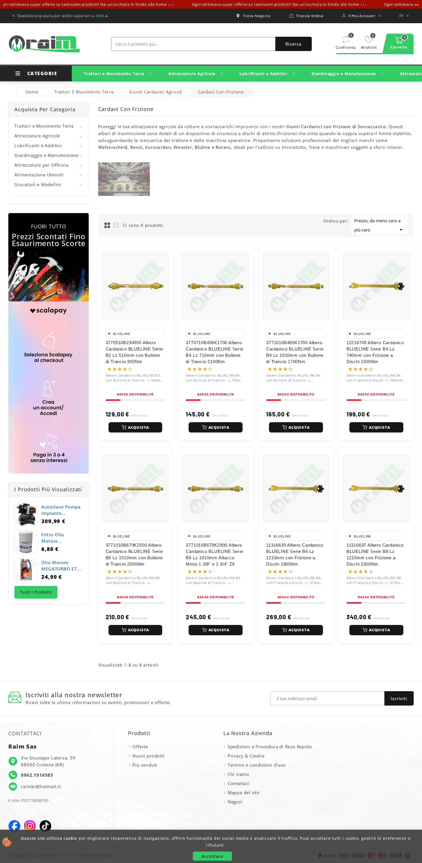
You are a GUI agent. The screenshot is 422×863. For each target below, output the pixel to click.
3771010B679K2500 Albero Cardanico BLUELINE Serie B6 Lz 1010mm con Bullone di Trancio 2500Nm (134, 554)
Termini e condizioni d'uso (257, 765)
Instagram (30, 826)
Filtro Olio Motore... (52, 538)
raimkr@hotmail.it (41, 786)
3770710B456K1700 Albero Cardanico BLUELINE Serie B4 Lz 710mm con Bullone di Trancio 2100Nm (214, 352)
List (116, 225)
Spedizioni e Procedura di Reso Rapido (270, 746)
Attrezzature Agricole (191, 73)
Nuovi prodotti (148, 756)
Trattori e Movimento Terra (114, 73)
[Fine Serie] (48, 257)
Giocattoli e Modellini (37, 184)
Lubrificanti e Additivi (263, 73)
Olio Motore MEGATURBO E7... (61, 566)
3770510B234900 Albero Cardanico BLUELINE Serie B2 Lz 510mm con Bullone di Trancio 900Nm (134, 352)
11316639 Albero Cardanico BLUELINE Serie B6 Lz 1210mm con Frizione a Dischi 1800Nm (294, 554)
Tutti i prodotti (36, 592)
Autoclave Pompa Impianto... (61, 510)
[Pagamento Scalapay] (48, 387)
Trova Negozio (256, 15)
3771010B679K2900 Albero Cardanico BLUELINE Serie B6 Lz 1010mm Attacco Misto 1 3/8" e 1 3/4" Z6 (214, 554)
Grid (107, 225)
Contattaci (239, 783)
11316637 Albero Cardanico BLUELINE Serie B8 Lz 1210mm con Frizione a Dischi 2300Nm (375, 554)
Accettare (212, 856)
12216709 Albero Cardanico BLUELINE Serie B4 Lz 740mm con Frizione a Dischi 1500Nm (375, 352)
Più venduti (144, 765)
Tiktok (45, 826)
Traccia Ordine (309, 15)
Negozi (235, 801)
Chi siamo (238, 774)
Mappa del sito (244, 792)
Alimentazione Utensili (39, 175)
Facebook (14, 826)
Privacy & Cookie (246, 756)
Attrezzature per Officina (41, 165)
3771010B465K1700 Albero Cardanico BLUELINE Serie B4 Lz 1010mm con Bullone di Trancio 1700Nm (295, 352)
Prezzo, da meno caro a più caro (379, 225)
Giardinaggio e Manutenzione (343, 73)
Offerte (140, 746)
